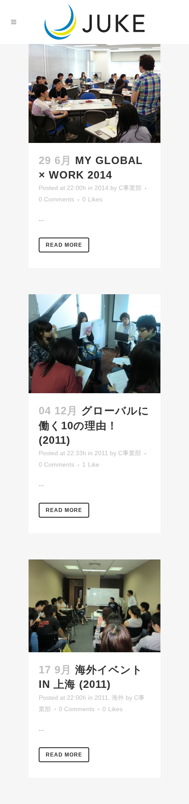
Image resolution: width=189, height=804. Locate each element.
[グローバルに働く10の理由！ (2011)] (94, 343)
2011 (101, 453)
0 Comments (56, 199)
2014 (101, 187)
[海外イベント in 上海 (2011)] (94, 605)
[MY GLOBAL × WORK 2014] (94, 93)
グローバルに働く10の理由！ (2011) (94, 425)
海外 (118, 697)
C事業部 (130, 187)
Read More (64, 245)
